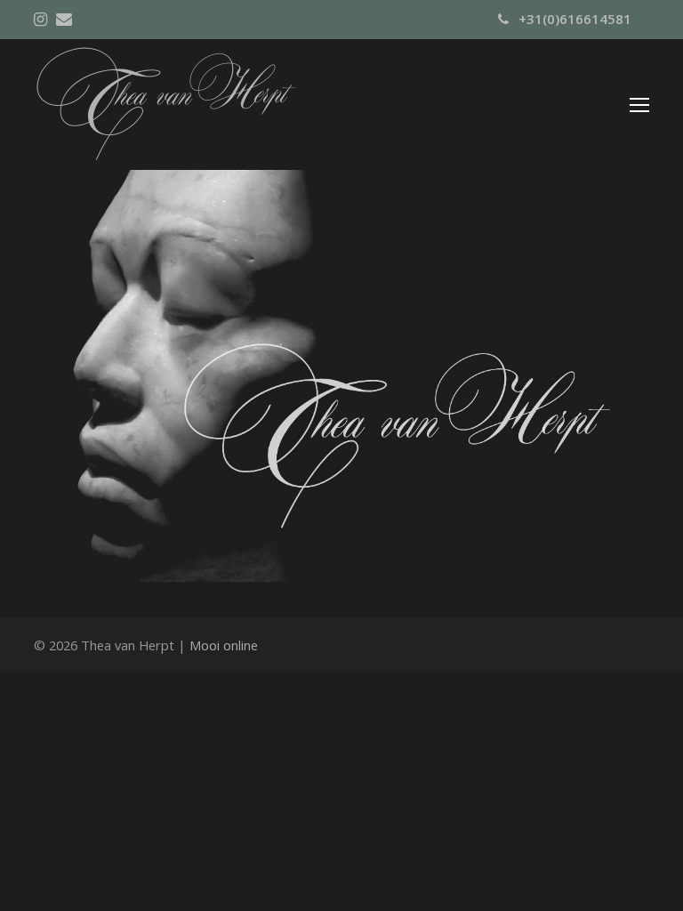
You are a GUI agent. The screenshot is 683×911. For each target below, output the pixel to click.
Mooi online (223, 645)
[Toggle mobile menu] (639, 104)
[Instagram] (40, 18)
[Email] (64, 18)
